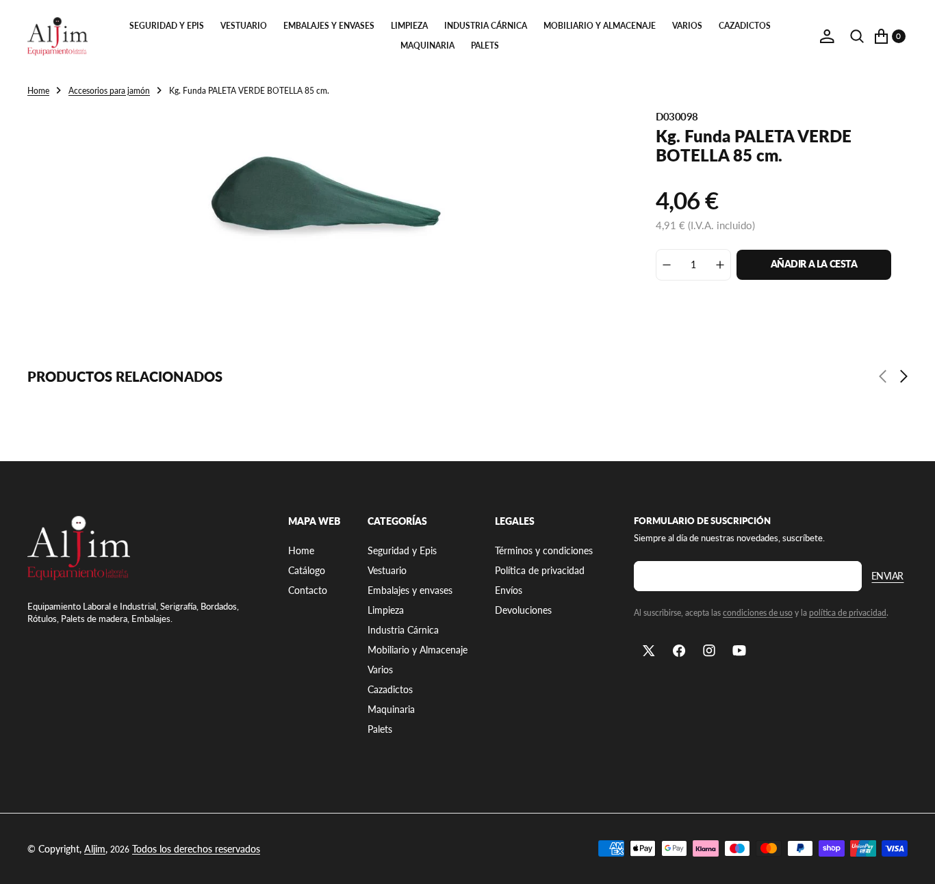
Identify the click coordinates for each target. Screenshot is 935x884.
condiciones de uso (758, 613)
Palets (485, 45)
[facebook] (679, 651)
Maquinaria (427, 45)
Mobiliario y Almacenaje (599, 26)
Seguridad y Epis (166, 26)
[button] (827, 36)
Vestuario (243, 26)
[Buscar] (857, 36)
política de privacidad (847, 613)
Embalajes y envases (328, 26)
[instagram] (709, 651)
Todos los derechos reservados (196, 849)
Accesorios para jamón (109, 91)
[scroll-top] (911, 861)
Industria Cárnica (485, 26)
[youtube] (739, 651)
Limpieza (409, 26)
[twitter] (649, 651)
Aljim (94, 849)
